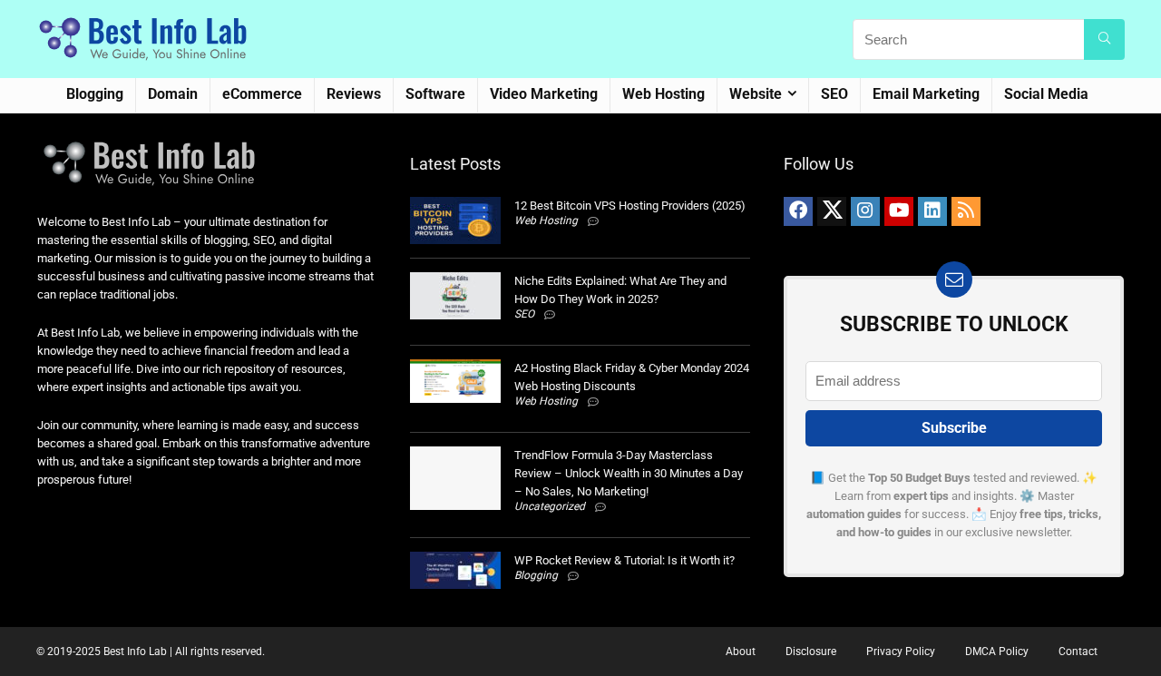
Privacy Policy (900, 651)
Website (755, 94)
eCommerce (262, 94)
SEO (834, 94)
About (741, 651)
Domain (173, 94)
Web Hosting (663, 94)
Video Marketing (544, 94)
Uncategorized (549, 506)
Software (435, 94)
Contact (1078, 651)
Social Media (1046, 94)
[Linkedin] (932, 211)
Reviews (354, 94)
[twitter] (831, 211)
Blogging (94, 94)
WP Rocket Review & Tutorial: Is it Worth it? (624, 560)
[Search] (1104, 39)
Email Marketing (926, 94)
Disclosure (810, 651)
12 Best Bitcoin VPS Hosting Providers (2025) (630, 205)
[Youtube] (898, 211)
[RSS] (966, 211)
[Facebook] (798, 211)
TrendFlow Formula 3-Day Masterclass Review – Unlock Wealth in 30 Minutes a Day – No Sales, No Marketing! (628, 473)
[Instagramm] (865, 211)
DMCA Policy (997, 651)
